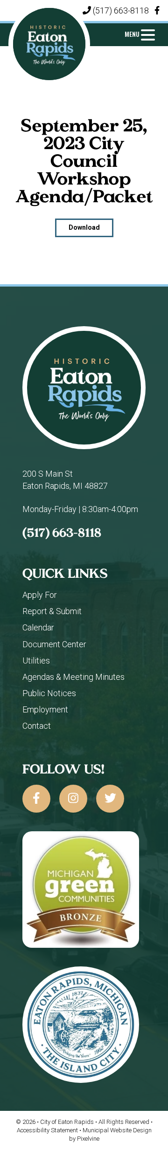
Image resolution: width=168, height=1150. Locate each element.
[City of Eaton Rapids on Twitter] (110, 799)
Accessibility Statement (48, 1130)
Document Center (54, 644)
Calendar (38, 627)
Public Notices (49, 693)
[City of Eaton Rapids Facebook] (157, 10)
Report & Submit (52, 611)
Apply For (39, 595)
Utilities (36, 660)
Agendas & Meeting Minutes (73, 677)
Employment (45, 709)
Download (84, 227)
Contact (36, 726)
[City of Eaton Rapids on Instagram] (73, 799)
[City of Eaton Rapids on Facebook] (36, 799)
